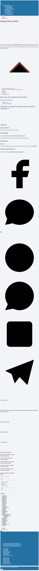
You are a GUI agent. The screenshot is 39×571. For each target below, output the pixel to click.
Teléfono (3, 90)
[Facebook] (19, 192)
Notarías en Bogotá (9, 6)
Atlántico (3, 498)
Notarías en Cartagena (10, 13)
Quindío (3, 518)
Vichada (3, 525)
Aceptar (2, 569)
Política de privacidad (6, 554)
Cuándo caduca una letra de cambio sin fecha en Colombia (12, 543)
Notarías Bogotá (5, 549)
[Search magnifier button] (2, 478)
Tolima (3, 522)
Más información (15, 567)
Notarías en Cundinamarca (8, 5)
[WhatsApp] (19, 314)
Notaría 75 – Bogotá (6, 561)
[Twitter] (7, 238)
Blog (3, 15)
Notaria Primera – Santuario (7, 563)
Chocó (3, 505)
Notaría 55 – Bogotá (6, 559)
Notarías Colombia (5, 515)
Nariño (3, 513)
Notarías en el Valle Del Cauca (9, 9)
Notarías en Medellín (9, 8)
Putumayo (4, 517)
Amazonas (4, 495)
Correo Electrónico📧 (6, 94)
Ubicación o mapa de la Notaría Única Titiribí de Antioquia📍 (12, 89)
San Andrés (4, 520)
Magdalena (4, 511)
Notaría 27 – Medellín (6, 562)
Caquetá (3, 502)
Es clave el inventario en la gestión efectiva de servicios (11, 545)
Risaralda (4, 519)
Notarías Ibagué (5, 553)
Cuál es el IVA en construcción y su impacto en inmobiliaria (12, 546)
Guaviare (3, 509)
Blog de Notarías (5, 548)
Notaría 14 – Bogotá (6, 557)
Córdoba (3, 506)
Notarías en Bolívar (7, 12)
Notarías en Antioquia (7, 7)
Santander (4, 521)
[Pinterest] (19, 276)
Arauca (3, 497)
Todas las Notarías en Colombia (8, 555)
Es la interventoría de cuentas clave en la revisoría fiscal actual (12, 544)
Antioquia (4, 496)
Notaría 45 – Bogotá (6, 558)
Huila (3, 510)
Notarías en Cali (9, 10)
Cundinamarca (4, 507)
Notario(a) (4, 93)
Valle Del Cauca (5, 523)
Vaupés (3, 524)
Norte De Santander (5, 514)
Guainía (3, 508)
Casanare (4, 503)
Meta (3, 512)
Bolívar (3, 499)
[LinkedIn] (19, 352)
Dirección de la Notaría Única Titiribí (8, 88)
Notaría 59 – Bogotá (6, 560)
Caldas (3, 501)
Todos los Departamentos (8, 14)
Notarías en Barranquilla (10, 11)
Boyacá (3, 500)
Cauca (3, 504)
